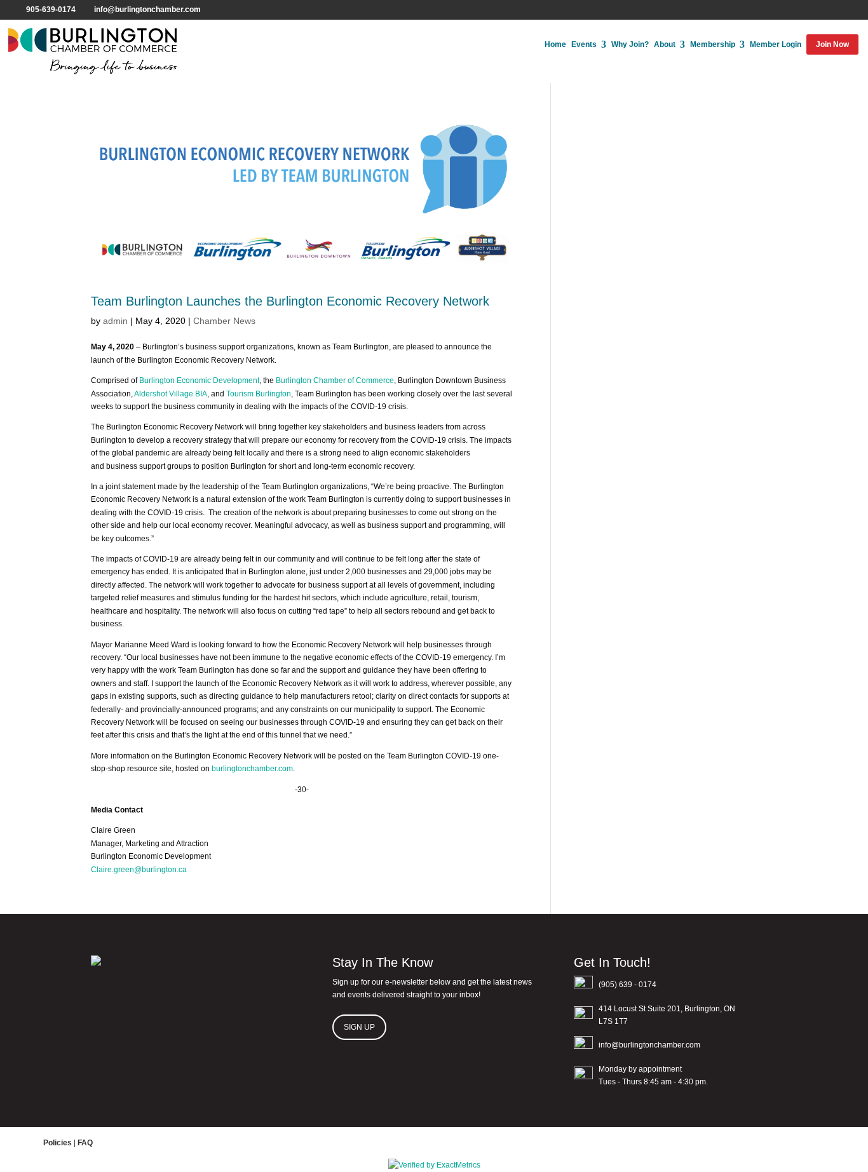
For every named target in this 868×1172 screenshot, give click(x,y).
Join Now (832, 44)
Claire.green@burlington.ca (139, 869)
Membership (712, 44)
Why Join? (630, 44)
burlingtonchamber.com (252, 768)
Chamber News (224, 321)
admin (115, 321)
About (664, 44)
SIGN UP (359, 1027)
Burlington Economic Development (199, 380)
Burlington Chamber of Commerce (335, 380)
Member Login (775, 44)
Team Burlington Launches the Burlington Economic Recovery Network (290, 301)
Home (555, 44)
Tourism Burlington (258, 393)
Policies (57, 1142)
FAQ (85, 1142)
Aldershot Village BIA (170, 393)
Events (584, 44)
